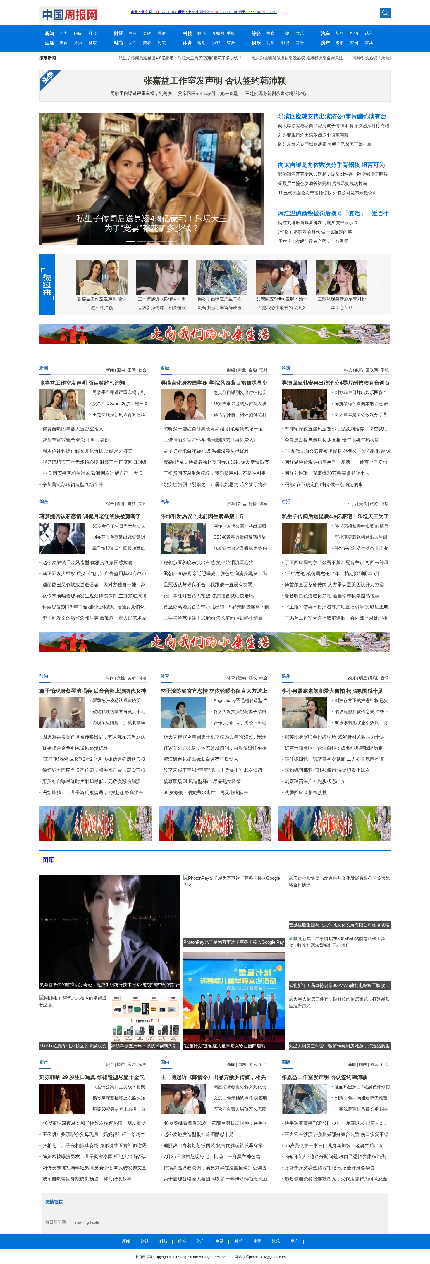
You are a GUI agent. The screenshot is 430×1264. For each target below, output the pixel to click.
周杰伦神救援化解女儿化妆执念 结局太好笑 (87, 451)
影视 (285, 43)
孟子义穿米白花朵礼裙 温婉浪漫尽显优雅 (206, 451)
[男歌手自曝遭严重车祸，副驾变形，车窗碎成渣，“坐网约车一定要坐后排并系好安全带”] (304, 1098)
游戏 (216, 43)
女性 (132, 43)
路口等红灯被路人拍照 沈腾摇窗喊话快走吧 (209, 595)
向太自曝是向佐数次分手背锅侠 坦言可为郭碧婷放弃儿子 (331, 165)
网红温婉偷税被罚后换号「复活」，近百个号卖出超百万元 (333, 213)
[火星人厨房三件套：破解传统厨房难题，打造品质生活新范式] (340, 1002)
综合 (256, 33)
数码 (201, 33)
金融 (147, 33)
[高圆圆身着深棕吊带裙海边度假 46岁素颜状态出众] (304, 712)
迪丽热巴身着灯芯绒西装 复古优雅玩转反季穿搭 (213, 1145)
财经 (118, 33)
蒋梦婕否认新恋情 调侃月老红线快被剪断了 (90, 516)
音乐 (300, 43)
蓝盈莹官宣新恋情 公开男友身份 (75, 440)
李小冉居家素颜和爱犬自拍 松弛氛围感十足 (332, 691)
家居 (354, 43)
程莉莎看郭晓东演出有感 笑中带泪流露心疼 (209, 562)
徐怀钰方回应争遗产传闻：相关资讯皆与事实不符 (93, 770)
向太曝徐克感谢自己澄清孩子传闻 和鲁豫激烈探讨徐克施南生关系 (333, 126)
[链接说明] (56, 179)
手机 (231, 33)
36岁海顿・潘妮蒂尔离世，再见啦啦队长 (206, 792)
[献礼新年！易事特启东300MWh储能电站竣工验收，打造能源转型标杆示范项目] (340, 941)
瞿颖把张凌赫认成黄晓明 (116, 700)
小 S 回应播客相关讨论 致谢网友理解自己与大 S (92, 473)
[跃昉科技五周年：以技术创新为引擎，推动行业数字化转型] (145, 1022)
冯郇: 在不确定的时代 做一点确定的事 (315, 231)
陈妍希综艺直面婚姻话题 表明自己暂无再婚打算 (324, 144)
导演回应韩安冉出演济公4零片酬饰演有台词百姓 (332, 116)
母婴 (285, 33)
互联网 (218, 33)
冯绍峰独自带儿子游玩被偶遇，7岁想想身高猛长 (92, 792)
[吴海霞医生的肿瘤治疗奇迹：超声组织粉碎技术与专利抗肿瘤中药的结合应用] (109, 931)
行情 (354, 33)
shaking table (87, 1222)
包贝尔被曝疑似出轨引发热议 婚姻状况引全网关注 (265, 58)
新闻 (49, 33)
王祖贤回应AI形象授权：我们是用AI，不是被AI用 (215, 473)
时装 (162, 43)
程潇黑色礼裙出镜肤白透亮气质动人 (201, 759)
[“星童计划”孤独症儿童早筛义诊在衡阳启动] (234, 1000)
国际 (78, 33)
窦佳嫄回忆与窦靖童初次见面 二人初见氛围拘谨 (334, 759)
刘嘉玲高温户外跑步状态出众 (315, 781)
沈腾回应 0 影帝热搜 (306, 792)
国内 (63, 33)
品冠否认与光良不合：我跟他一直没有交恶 (208, 584)
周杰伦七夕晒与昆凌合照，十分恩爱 (313, 241)
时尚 (118, 42)
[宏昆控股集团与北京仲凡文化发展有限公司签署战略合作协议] (340, 881)
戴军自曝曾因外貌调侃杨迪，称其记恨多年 (86, 1178)
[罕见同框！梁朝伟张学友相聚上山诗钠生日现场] (183, 537)
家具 (369, 43)
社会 (93, 33)
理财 (162, 33)
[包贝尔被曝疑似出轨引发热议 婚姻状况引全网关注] (304, 537)
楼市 (340, 43)
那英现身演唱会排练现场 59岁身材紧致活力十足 (335, 736)
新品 (340, 33)
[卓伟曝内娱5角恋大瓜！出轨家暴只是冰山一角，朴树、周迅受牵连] (62, 712)
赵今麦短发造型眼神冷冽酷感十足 (199, 1134)
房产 (325, 42)
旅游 (78, 43)
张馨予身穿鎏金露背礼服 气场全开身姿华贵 (330, 1167)
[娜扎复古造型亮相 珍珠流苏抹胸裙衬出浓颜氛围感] (62, 1098)
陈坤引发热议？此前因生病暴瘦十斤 (353, 58)
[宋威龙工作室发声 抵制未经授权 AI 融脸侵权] (183, 712)
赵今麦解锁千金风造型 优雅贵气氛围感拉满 (87, 562)
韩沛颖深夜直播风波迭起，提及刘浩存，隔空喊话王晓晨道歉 (333, 174)
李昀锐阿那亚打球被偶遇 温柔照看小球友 (327, 770)
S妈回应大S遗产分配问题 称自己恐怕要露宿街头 (335, 1156)
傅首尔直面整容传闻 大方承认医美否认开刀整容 (334, 584)
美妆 (147, 43)
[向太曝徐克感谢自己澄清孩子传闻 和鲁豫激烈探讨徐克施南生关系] (304, 404)
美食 (63, 43)
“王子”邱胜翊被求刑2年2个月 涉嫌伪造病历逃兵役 (93, 759)
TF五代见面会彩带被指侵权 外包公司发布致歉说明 (327, 192)
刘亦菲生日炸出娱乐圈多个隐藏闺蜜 (313, 134)
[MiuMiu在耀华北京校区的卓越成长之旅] (73, 1000)
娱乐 (256, 42)
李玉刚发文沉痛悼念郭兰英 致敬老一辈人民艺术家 (94, 617)
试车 (369, 33)
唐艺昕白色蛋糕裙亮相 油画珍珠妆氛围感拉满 (332, 595)
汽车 (325, 33)
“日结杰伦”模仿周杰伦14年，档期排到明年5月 (332, 573)
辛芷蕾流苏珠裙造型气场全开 (72, 484)
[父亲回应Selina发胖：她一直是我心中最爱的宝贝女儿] (183, 1098)
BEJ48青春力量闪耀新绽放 (240, 537)
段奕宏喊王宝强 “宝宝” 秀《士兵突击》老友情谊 (213, 770)
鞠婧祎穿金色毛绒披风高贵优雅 (75, 748)
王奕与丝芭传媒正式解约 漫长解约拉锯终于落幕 (213, 617)
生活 (49, 42)
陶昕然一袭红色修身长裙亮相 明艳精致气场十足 (213, 428)
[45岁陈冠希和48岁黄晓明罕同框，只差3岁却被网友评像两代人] (183, 404)
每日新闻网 (55, 1222)
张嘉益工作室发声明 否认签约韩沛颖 (215, 80)
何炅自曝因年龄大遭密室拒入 (72, 428)
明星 (270, 43)
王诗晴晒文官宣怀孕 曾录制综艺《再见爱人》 (211, 440)
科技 (187, 33)
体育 (187, 42)
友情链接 (54, 1201)
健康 (93, 43)
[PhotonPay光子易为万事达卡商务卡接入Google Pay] (234, 881)
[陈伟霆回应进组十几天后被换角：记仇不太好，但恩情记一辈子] (62, 537)
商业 (132, 33)
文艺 (300, 33)
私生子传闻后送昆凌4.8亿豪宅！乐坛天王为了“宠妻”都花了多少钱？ (148, 58)
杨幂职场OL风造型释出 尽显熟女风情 (202, 781)
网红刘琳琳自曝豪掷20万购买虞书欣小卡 (317, 222)
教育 (270, 33)
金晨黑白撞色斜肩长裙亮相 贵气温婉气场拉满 (322, 183)
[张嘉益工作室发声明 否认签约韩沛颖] (62, 404)
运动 (201, 43)
